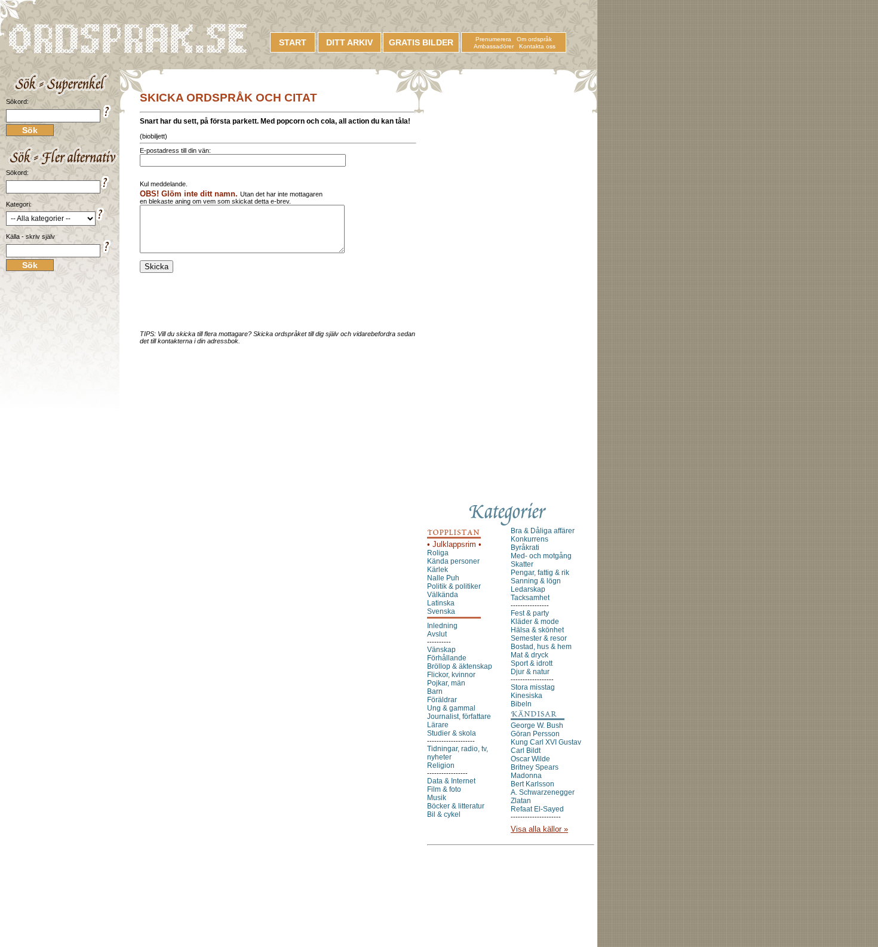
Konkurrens (529, 539)
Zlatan (521, 801)
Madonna (526, 775)
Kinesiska (526, 695)
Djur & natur (530, 672)
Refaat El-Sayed (537, 809)
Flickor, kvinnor (451, 675)
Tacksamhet (530, 598)
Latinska (441, 603)
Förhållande (446, 658)
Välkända (442, 595)
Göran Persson (535, 734)
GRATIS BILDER (421, 42)
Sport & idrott (531, 663)
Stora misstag (533, 687)
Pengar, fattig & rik (540, 572)
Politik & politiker (454, 586)
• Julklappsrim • (454, 544)
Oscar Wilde (530, 759)
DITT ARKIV (349, 42)
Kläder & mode (535, 621)
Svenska (441, 611)
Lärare (438, 725)
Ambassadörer (494, 46)
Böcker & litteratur (455, 806)
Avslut (437, 634)
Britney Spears (534, 767)
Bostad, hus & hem (541, 646)
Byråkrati (525, 547)
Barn (435, 691)
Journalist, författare (459, 716)
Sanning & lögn (536, 581)
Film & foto (444, 789)
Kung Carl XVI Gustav (546, 742)
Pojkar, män (446, 683)
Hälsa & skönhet (537, 630)
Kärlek (437, 569)
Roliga (438, 553)
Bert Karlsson (532, 784)
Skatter (522, 564)
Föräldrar (442, 700)
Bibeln (521, 704)
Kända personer (453, 561)
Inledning (442, 626)
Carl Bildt (526, 750)
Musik (436, 798)
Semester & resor (539, 638)
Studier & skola (451, 733)
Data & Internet (451, 781)
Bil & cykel (444, 814)
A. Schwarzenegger (543, 792)
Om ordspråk (534, 39)
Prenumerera (493, 39)
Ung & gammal (451, 708)
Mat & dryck (529, 655)
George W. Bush (537, 725)
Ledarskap (528, 589)
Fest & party (530, 613)
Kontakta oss (537, 46)
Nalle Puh (443, 578)
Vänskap (441, 649)
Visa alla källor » (539, 829)
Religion (441, 765)
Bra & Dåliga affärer (543, 531)
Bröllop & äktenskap (459, 666)
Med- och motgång (541, 556)
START (292, 42)
